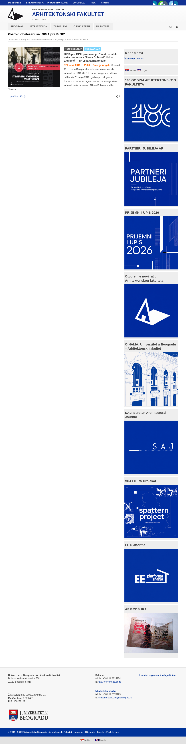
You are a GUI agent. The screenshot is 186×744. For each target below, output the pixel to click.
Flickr (165, 3)
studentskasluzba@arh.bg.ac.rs (115, 697)
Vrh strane (169, 732)
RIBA (93, 3)
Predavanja (92, 49)
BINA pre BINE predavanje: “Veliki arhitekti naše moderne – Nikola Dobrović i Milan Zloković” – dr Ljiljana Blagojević (91, 57)
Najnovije (59, 39)
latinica (140, 58)
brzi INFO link (14, 3)
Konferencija (73, 49)
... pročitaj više (15, 96)
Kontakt (105, 3)
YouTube (160, 3)
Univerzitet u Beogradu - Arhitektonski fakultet (30, 39)
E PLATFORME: (33, 3)
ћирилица (129, 58)
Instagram (176, 3)
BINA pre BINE (81, 39)
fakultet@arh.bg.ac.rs (109, 681)
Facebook (155, 3)
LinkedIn (171, 3)
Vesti (68, 39)
